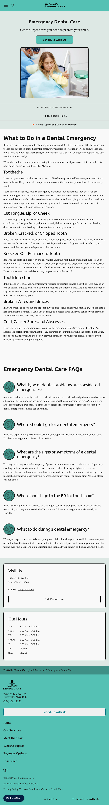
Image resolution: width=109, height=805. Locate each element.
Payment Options (15, 753)
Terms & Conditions (29, 789)
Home (7, 722)
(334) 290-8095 (59, 116)
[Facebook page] (5, 770)
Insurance (10, 761)
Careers (45, 789)
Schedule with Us (54, 39)
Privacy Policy (10, 789)
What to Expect (13, 745)
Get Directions (55, 599)
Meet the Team (13, 738)
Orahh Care (57, 789)
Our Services (12, 730)
